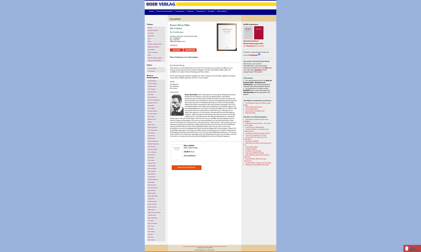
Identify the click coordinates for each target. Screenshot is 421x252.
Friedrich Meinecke (153, 179)
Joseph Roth (151, 198)
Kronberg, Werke (251, 149)
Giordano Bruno (152, 86)
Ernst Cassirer (151, 89)
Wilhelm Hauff (151, 138)
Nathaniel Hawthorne (153, 144)
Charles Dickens (152, 97)
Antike (149, 41)
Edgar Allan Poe (152, 190)
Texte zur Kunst (152, 68)
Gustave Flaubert (152, 111)
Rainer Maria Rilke (152, 196)
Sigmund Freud (152, 119)
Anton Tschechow (152, 223)
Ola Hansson (151, 135)
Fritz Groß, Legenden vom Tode (255, 135)
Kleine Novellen (250, 113)
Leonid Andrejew (152, 80)
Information (222, 11)
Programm (179, 11)
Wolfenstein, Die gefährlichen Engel (257, 165)
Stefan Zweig (151, 239)
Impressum (216, 246)
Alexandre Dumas (152, 102)
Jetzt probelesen (190, 155)
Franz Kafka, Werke (251, 147)
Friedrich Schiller (152, 201)
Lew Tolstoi (151, 220)
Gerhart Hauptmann (153, 141)
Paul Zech (150, 234)
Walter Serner (151, 209)
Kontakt (211, 11)
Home (151, 11)
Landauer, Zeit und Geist (253, 151)
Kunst (149, 38)
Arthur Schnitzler (152, 204)
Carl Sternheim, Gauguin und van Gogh (258, 163)
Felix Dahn (150, 94)
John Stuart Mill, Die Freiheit (254, 153)
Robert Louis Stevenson (154, 212)
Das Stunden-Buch (251, 109)
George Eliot (151, 105)
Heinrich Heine (151, 146)
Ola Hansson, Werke (252, 141)
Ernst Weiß (151, 229)
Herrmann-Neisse (152, 149)
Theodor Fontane (152, 113)
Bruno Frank (151, 116)
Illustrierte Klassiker (153, 30)
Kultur (149, 55)
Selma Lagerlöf (152, 171)
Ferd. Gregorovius (153, 130)
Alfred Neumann (152, 185)
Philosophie (151, 36)
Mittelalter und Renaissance (155, 44)
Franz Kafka (151, 160)
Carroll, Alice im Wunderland (254, 127)
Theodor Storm (152, 215)
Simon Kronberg (152, 168)
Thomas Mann (151, 176)
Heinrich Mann (151, 174)
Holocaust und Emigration (154, 60)
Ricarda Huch (151, 154)
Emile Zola (150, 237)
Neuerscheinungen (165, 11)
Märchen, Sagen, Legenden (155, 57)
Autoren (190, 11)
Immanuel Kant (152, 163)
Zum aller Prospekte (253, 46)
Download (200, 11)
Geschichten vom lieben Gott (255, 111)
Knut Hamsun (151, 133)
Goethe (150, 122)
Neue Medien (151, 49)
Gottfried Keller (152, 165)
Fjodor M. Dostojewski (154, 100)
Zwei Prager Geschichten (253, 107)
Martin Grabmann (152, 127)
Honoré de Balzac (152, 83)
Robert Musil (151, 182)
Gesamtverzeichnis (251, 41)
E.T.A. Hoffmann (152, 152)
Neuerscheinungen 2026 (253, 44)
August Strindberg (152, 218)
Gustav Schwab (152, 207)
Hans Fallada (151, 108)
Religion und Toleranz (153, 46)
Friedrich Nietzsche (153, 187)
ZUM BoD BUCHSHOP (186, 167)
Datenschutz (223, 246)
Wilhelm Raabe (152, 193)
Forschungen (151, 71)
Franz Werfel (151, 231)
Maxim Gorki (151, 124)
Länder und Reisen (153, 52)
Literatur (150, 27)
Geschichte (151, 33)
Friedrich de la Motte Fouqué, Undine (257, 133)
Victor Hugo (151, 157)
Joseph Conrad (152, 91)
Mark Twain (151, 226)
